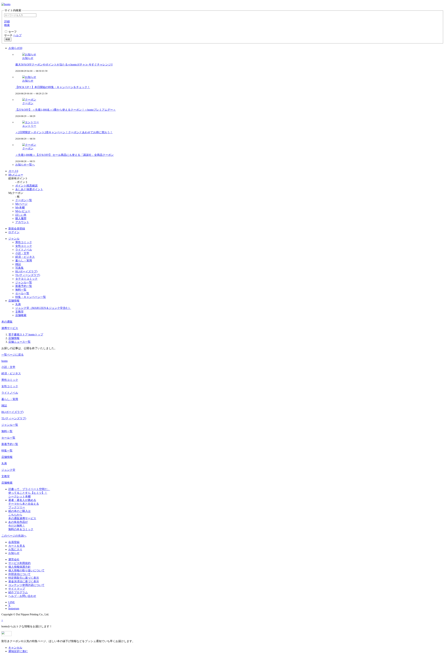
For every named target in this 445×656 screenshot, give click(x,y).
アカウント (22, 222)
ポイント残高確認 (26, 185)
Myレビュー (22, 211)
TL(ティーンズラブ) (27, 275)
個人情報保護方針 (19, 566)
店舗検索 (20, 315)
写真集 (19, 267)
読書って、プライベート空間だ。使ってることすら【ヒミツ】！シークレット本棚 (29, 493)
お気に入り (15, 549)
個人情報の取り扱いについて (26, 570)
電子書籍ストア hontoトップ (25, 334)
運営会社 (13, 559)
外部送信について (19, 574)
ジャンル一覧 (23, 282)
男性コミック (23, 242)
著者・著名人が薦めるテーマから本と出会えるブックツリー (23, 504)
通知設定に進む (18, 651)
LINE (11, 602)
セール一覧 (22, 293)
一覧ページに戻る (12, 354)
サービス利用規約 (19, 563)
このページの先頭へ (13, 535)
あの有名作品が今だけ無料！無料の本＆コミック (20, 525)
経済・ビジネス (25, 256)
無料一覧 (20, 289)
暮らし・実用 (23, 260)
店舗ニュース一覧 (19, 341)
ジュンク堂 (8, 469)
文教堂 (19, 311)
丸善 (18, 304)
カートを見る (16, 545)
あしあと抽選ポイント (29, 189)
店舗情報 (13, 338)
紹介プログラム (18, 592)
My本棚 (20, 207)
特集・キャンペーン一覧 (30, 297)
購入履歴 (20, 218)
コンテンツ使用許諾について (26, 585)
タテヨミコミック (26, 278)
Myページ (21, 203)
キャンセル (15, 647)
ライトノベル (23, 249)
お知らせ (13, 553)
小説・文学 (22, 253)
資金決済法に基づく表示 (23, 581)
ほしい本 (20, 214)
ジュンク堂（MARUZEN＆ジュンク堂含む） (43, 307)
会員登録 (13, 542)
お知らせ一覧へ (25, 164)
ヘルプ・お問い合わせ (22, 595)
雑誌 (18, 264)
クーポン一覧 (23, 200)
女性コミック (23, 245)
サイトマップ (16, 588)
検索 (8, 39)
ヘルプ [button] (17, 35)
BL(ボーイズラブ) (26, 271)
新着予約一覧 (23, 286)
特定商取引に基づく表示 (23, 577)
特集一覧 (7, 450)
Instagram (13, 608)
